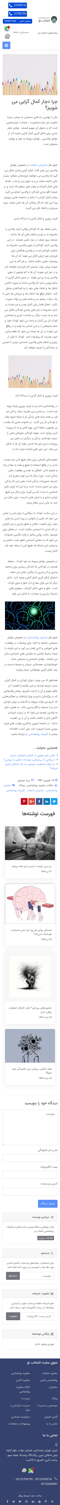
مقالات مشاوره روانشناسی (39, 785)
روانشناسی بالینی (49, 1380)
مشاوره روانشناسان (37, 637)
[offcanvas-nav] (6, 45)
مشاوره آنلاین (23, 1380)
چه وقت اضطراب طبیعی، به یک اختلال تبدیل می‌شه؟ (31, 766)
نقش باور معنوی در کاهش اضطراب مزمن (32, 755)
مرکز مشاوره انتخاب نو (48, 33)
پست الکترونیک (49, 1167)
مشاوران (53, 1387)
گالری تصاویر (51, 1417)
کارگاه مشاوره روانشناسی (23, 1389)
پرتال (20, 1496)
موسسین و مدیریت (47, 1405)
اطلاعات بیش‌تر (46, 1238)
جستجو (13, 1276)
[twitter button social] (20, 1501)
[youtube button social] (39, 1501)
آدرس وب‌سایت (49, 1184)
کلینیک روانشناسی (38, 734)
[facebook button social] (7, 1501)
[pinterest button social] (46, 1501)
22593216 (19, 5)
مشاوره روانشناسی (20, 1373)
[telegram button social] (13, 1501)
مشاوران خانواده (39, 165)
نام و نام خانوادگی (48, 1150)
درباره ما (26, 1399)
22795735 (19, 14)
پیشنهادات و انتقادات (19, 1424)
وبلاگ (22, 785)
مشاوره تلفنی (17, 21)
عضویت (13, 1316)
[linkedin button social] (33, 1501)
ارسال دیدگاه (48, 1203)
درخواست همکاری (20, 1417)
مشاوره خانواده (50, 1373)
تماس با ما (52, 1424)
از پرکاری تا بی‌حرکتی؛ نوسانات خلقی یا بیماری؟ (29, 760)
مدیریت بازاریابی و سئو (20, 1407)
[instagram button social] (26, 1501)
